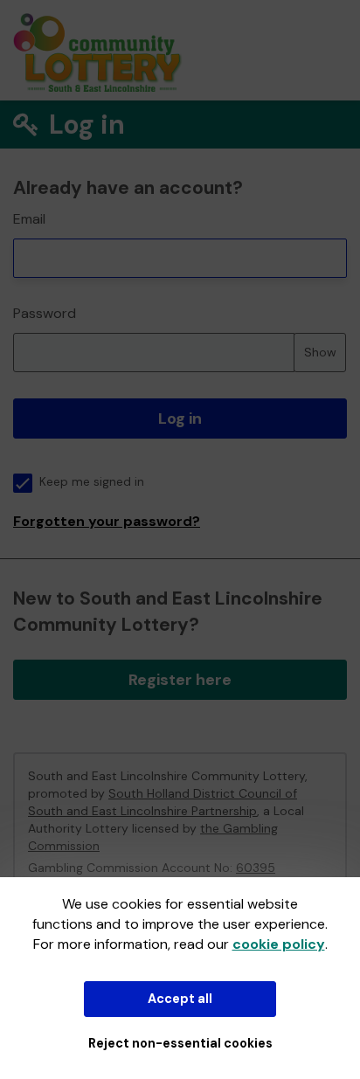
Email (29, 219)
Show (320, 352)
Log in (180, 418)
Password (44, 313)
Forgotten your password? (106, 521)
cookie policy (278, 944)
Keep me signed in (91, 481)
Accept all (180, 998)
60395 (255, 867)
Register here (180, 679)
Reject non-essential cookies (180, 1043)
